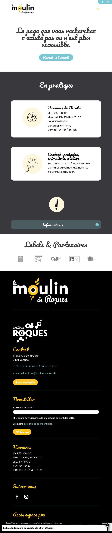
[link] (22, 9)
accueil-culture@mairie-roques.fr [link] (35, 373)
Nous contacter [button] (25, 382)
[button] (98, 9)
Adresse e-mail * (23, 407)
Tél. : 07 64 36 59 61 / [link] (27, 366)
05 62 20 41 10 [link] (48, 366)
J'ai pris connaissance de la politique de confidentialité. (45, 418)
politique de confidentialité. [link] (38, 423)
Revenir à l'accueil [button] (56, 57)
